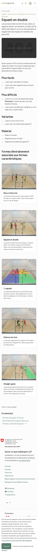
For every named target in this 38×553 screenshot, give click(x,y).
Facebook (10, 488)
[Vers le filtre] (25, 3)
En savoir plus (24, 460)
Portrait (8, 466)
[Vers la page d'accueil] (8, 3)
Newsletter (11, 495)
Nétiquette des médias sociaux (16, 482)
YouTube (10, 491)
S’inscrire (8, 472)
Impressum (9, 476)
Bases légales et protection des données (20, 479)
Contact (8, 469)
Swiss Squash (12, 407)
